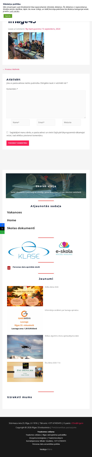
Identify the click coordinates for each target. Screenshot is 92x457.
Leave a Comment (16, 29)
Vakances (14, 212)
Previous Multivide (11, 69)
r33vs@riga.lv (77, 423)
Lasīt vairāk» (14, 11)
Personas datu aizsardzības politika (46, 444)
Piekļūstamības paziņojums (64, 427)
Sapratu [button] (8, 16)
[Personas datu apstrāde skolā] (9, 268)
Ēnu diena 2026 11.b (52, 363)
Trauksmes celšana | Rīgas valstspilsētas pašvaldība (46, 435)
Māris (49, 449)
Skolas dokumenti (21, 228)
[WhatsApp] (2, 232)
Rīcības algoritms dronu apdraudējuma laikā (62, 336)
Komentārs (12, 89)
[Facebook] (2, 225)
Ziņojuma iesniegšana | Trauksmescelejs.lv (46, 438)
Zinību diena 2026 (51, 287)
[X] (2, 228)
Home (11, 220)
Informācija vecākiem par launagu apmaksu (61, 310)
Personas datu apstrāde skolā (26, 267)
